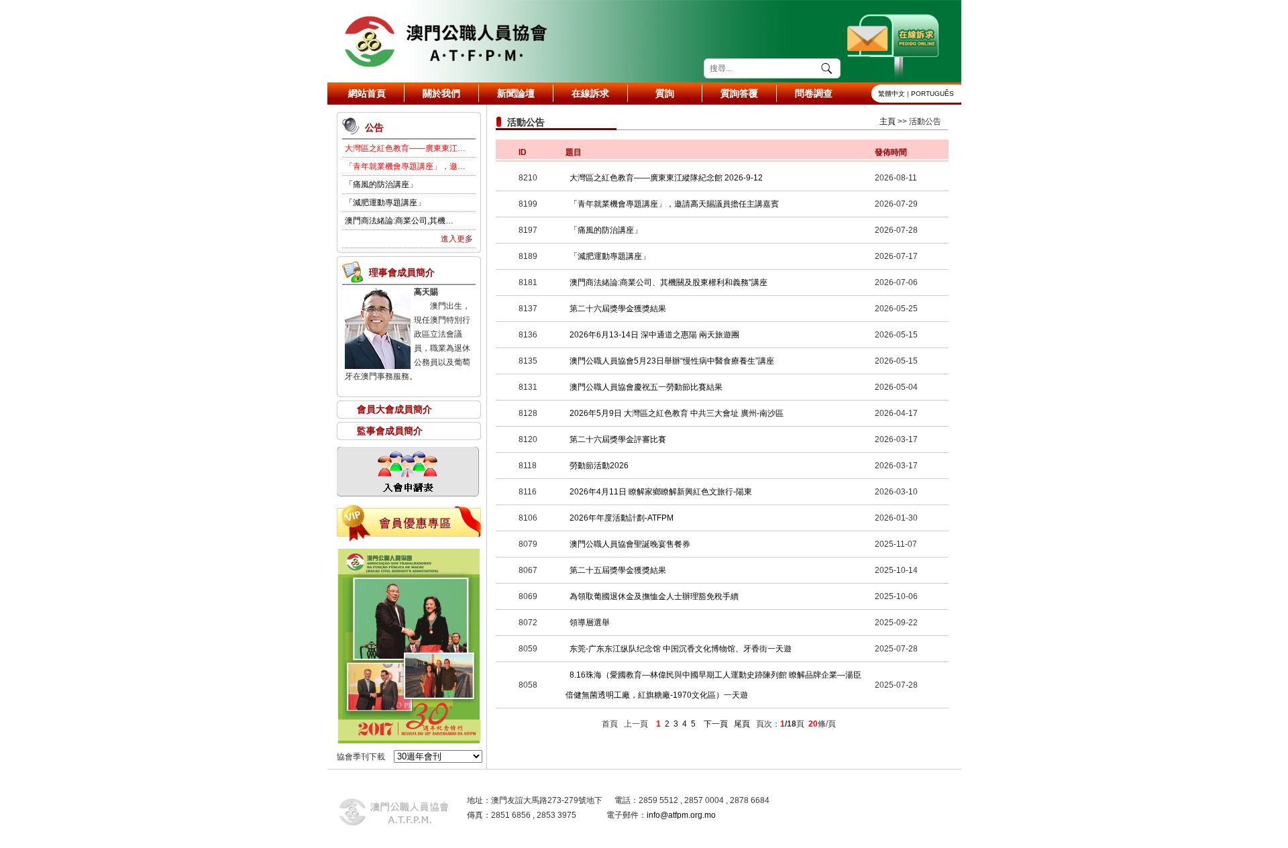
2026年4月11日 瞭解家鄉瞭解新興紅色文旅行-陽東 (661, 491)
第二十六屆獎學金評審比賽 (618, 439)
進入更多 (457, 239)
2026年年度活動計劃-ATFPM (622, 518)
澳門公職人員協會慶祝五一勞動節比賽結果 (646, 387)
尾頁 (742, 724)
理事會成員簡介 (402, 272)
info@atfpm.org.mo (681, 815)
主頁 (887, 121)
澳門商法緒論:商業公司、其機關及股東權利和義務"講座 (668, 282)
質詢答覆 (739, 93)
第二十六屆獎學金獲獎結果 (618, 308)
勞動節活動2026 (599, 465)
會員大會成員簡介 (394, 409)
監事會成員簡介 (390, 430)
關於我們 (441, 93)
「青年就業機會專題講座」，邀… (405, 166)
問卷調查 (814, 93)
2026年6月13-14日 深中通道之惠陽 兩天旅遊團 (654, 334)
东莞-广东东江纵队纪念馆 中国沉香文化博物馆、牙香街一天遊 (681, 648)
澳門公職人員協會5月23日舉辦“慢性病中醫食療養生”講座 (672, 361)
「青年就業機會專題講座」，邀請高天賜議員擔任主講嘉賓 (674, 204)
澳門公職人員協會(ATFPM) (444, 41)
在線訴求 (590, 93)
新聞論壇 (516, 93)
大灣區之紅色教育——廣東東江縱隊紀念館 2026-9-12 (666, 177)
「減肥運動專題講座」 (385, 202)
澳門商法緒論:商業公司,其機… (399, 220)
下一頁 (716, 724)
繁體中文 (891, 93)
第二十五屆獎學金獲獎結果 (618, 570)
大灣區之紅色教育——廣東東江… (405, 148)
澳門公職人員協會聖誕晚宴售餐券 (630, 544)
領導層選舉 (590, 622)
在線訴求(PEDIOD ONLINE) (894, 41)
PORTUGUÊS (932, 93)
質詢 (664, 93)
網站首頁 (367, 93)
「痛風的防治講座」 (381, 184)
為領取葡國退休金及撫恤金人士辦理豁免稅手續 (654, 596)
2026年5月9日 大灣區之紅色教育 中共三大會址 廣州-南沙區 (677, 413)
